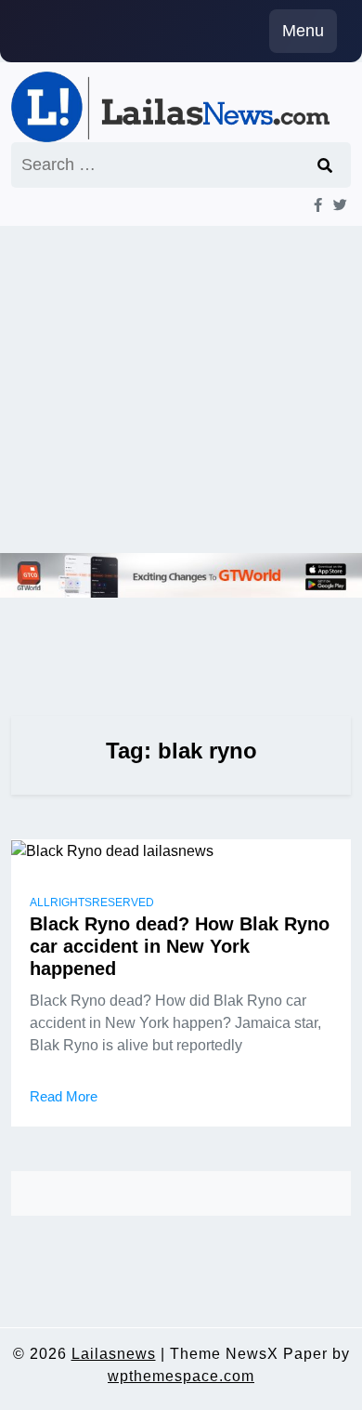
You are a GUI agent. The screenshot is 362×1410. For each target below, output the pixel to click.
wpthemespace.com (181, 1376)
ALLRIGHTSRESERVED (92, 902)
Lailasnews (113, 1354)
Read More (63, 1096)
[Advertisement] (181, 389)
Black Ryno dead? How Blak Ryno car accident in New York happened (180, 946)
